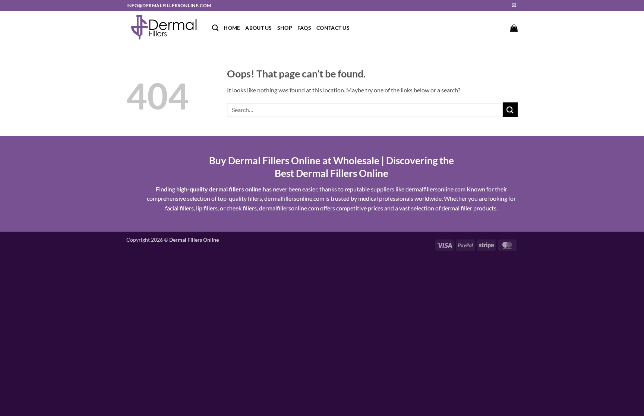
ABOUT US (258, 28)
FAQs (304, 28)
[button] (514, 28)
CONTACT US (333, 28)
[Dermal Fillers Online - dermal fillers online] (163, 28)
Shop (284, 28)
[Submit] (510, 109)
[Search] (215, 28)
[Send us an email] (514, 5)
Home (232, 28)
